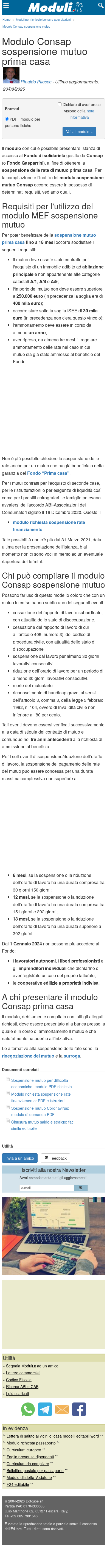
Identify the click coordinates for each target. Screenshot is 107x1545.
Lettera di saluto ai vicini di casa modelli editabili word (53, 1436)
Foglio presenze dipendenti (30, 1456)
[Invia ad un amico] (62, 1414)
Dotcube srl (34, 1501)
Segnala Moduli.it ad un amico (32, 1366)
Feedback (57, 1158)
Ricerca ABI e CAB (22, 1386)
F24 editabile (18, 1484)
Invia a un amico (19, 1158)
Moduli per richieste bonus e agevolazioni (43, 19)
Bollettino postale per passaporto (35, 1470)
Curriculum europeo (24, 1449)
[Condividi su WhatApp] (28, 1414)
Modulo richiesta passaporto (31, 1443)
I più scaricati (17, 1393)
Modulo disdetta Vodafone (29, 1477)
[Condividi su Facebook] (79, 1414)
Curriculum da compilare (28, 1463)
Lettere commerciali (23, 1372)
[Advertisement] (53, 411)
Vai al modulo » (79, 131)
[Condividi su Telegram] (45, 1414)
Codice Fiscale (19, 1379)
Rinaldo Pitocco (36, 81)
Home (6, 19)
